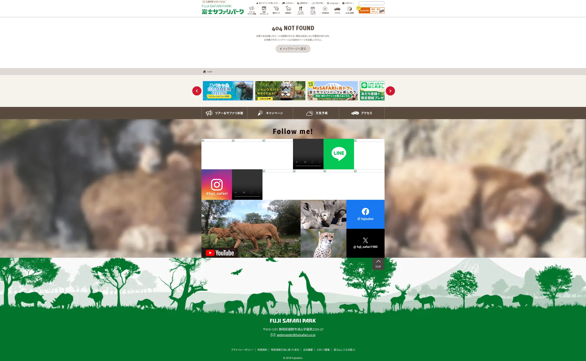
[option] (228, 90)
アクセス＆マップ (362, 113)
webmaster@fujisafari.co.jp (296, 335)
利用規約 (262, 349)
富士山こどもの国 (343, 349)
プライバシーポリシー (242, 349)
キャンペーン (270, 113)
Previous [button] (196, 90)
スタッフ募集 (323, 349)
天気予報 (316, 113)
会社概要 (308, 349)
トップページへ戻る (294, 48)
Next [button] (390, 90)
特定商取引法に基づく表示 (285, 349)
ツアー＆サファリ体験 (224, 113)
